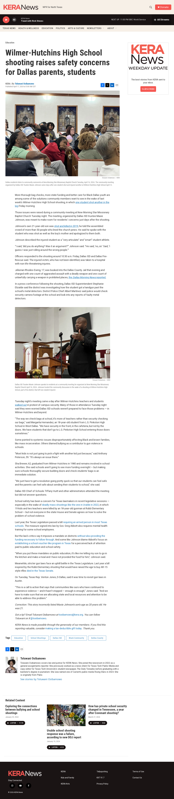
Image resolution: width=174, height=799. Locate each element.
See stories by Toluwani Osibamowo (41, 679)
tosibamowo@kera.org (71, 614)
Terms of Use (138, 772)
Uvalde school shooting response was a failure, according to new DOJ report (64, 734)
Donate (164, 7)
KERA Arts (65, 784)
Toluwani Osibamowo (24, 83)
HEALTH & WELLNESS (28, 28)
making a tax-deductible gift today (63, 628)
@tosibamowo (38, 618)
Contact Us (137, 778)
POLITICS (60, 28)
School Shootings (38, 638)
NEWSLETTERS (94, 28)
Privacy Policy (102, 784)
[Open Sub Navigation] (103, 28)
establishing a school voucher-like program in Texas (43, 543)
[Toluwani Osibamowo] (11, 665)
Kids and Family (67, 778)
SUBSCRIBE (148, 89)
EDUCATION (47, 28)
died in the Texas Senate (40, 570)
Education (9, 42)
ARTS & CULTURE (76, 28)
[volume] (14, 20)
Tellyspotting (102, 772)
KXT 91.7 (100, 778)
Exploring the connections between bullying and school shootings (22, 709)
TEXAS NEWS (9, 28)
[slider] (18, 19)
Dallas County (97, 638)
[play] (6, 19)
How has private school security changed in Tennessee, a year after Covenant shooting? (107, 709)
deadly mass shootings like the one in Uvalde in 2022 (70, 504)
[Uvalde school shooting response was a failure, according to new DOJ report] (66, 715)
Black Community (76, 638)
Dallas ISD (57, 638)
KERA (63, 772)
